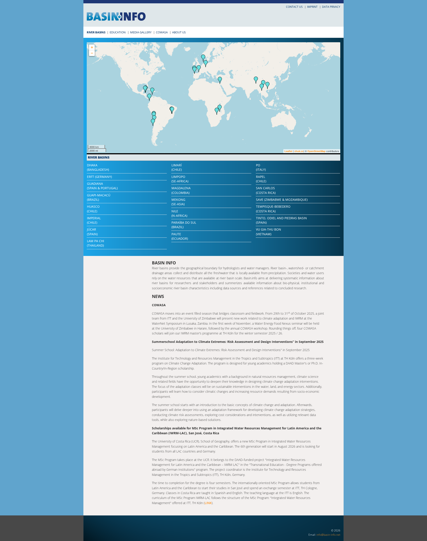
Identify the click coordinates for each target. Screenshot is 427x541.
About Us (179, 32)
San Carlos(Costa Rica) (266, 190)
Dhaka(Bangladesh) (98, 167)
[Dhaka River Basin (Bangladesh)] (256, 80)
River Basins (96, 32)
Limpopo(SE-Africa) (179, 179)
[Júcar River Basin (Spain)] (198, 68)
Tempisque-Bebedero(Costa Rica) (273, 208)
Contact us (294, 7)
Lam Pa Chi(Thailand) (95, 243)
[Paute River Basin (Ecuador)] (149, 97)
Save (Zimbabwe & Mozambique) (282, 199)
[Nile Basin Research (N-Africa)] (220, 80)
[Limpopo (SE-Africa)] (216, 111)
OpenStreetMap (316, 151)
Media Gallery (140, 32)
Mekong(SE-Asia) (178, 201)
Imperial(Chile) (94, 220)
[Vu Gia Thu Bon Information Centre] (267, 85)
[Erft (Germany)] (203, 58)
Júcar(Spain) (92, 231)
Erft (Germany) (99, 177)
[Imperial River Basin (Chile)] (153, 122)
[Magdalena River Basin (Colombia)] (152, 91)
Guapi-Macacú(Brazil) (98, 197)
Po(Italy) (261, 167)
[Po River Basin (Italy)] (205, 63)
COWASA (162, 32)
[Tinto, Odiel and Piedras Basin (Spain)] (194, 70)
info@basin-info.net (328, 535)
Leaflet (288, 151)
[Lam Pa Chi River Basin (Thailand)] (261, 87)
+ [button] (92, 47)
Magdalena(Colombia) (181, 190)
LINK (208, 503)
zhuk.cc (299, 151)
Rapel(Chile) (261, 179)
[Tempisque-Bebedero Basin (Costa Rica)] (145, 89)
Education (118, 32)
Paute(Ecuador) (179, 236)
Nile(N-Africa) (179, 213)
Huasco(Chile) (93, 208)
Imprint (312, 7)
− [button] (92, 53)
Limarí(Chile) (176, 167)
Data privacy (331, 7)
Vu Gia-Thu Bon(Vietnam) (268, 231)
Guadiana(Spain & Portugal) (102, 185)
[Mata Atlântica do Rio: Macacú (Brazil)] (172, 110)
